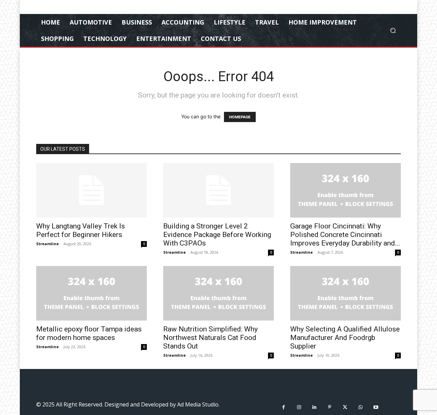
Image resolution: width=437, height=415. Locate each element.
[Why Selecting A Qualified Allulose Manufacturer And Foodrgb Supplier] (345, 293)
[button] (393, 31)
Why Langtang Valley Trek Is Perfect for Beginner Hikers (80, 230)
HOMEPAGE (240, 117)
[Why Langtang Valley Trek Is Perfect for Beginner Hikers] (91, 190)
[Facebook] (284, 407)
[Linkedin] (314, 407)
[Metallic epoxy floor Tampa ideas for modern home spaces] (91, 293)
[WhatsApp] (360, 407)
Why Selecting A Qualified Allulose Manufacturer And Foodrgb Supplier (345, 337)
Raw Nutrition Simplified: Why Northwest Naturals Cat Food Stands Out (210, 337)
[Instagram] (299, 407)
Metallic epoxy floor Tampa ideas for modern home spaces (89, 333)
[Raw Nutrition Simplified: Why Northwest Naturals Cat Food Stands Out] (218, 293)
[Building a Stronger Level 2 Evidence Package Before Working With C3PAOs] (218, 190)
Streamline (47, 243)
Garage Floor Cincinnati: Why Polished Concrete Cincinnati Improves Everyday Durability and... (345, 234)
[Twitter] (345, 407)
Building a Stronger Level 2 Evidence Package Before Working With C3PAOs (217, 234)
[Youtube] (376, 407)
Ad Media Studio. (198, 404)
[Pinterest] (330, 407)
